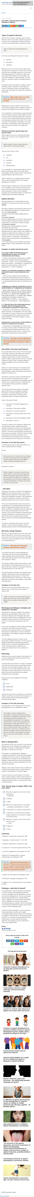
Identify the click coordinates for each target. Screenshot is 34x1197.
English (3, 12)
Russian (2, 1196)
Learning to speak (8, 2)
